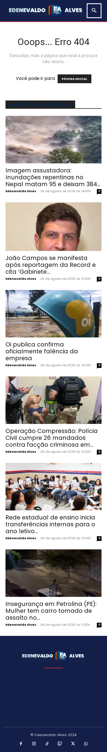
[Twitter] (73, 744)
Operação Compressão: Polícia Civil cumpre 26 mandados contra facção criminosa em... (51, 438)
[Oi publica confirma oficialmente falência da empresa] (53, 313)
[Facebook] (21, 744)
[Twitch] (60, 744)
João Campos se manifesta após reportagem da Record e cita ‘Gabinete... (50, 265)
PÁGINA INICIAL (74, 79)
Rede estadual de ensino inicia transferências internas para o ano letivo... (50, 524)
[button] (94, 10)
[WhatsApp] (86, 744)
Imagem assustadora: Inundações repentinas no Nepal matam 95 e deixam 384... (52, 177)
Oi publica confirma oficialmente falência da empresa (41, 351)
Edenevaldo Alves (20, 191)
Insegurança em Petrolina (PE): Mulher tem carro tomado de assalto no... (51, 611)
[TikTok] (47, 744)
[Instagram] (34, 744)
